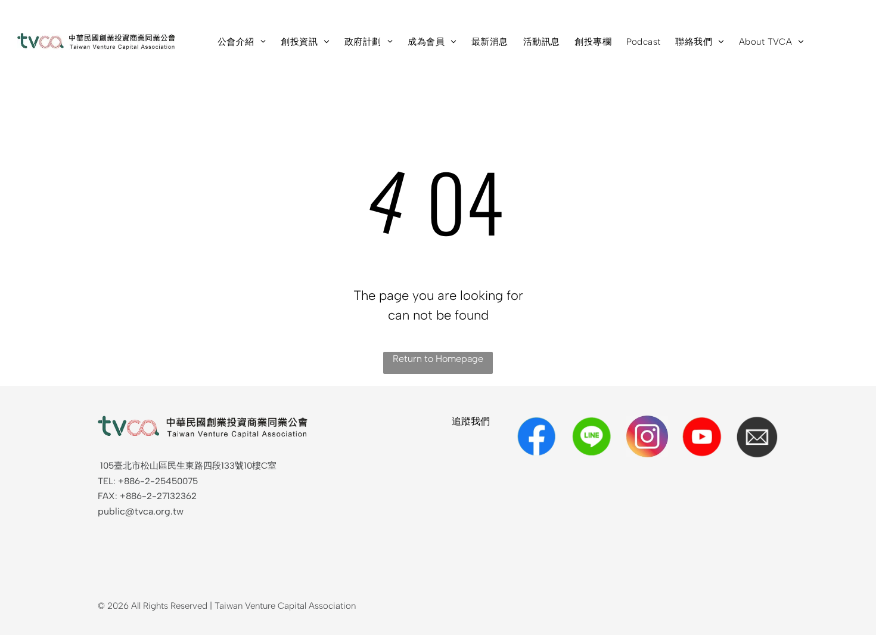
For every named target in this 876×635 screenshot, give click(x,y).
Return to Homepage (438, 358)
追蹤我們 (471, 421)
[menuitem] (249, 41)
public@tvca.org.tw (141, 511)
